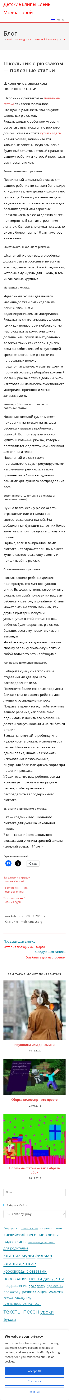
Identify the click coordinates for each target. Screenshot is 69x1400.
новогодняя (15, 1278)
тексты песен (21, 1311)
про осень (55, 1285)
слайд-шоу (23, 1298)
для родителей (15, 1248)
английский (14, 1234)
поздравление (15, 1285)
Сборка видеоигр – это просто (34, 1100)
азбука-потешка (51, 1228)
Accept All (34, 1371)
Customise (34, 1381)
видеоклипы (14, 1241)
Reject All (34, 1391)
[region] (34, 1365)
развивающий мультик (42, 1291)
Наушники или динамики (34, 1045)
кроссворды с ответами (25, 1271)
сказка (8, 1298)
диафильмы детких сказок (41, 1242)
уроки (47, 1312)
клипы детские (19, 1263)
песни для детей (46, 1278)
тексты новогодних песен (22, 1303)
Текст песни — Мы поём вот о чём (15, 889)
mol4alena (12, 916)
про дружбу (37, 1286)
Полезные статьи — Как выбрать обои (34, 1170)
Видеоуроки (11, 1228)
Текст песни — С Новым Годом (14, 900)
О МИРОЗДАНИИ (29, 1228)
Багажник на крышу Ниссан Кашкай (16, 879)
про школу (11, 1292)
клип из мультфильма (27, 1255)
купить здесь (50, 133)
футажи (9, 1319)
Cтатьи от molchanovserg (23, 921)
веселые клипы (43, 1234)
